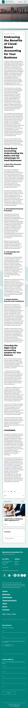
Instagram (14, 614)
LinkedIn (4, 614)
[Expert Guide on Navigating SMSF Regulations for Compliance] (14, 510)
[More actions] (23, 34)
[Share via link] (14, 491)
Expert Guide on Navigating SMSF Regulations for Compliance (13, 519)
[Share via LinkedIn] (11, 491)
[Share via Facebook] (4, 491)
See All (22, 501)
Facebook (9, 614)
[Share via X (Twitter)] (8, 491)
